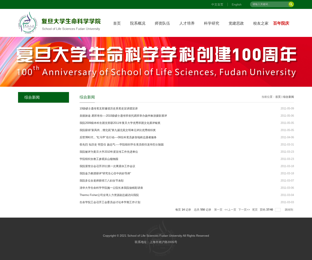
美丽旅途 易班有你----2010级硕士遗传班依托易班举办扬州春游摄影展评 (123, 115)
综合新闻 (288, 96)
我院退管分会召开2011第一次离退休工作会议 (107, 166)
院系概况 (137, 23)
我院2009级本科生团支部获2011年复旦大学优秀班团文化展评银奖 (120, 122)
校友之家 (260, 23)
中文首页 (217, 4)
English (237, 4)
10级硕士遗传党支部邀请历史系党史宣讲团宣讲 (109, 108)
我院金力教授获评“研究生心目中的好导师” (105, 173)
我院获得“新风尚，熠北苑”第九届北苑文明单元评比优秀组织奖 (118, 130)
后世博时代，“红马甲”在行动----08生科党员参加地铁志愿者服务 (118, 137)
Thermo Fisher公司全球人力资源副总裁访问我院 (109, 195)
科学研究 (211, 23)
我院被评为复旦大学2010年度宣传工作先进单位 (109, 151)
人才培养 (187, 23)
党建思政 (236, 23)
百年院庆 (281, 23)
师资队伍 (162, 23)
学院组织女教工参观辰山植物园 (99, 159)
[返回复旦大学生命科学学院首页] (59, 12)
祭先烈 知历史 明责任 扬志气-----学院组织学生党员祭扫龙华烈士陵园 (122, 144)
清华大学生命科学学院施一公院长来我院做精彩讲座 (111, 187)
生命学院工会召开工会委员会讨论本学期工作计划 (110, 202)
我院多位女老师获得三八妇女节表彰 (102, 180)
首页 (117, 23)
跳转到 (289, 209)
